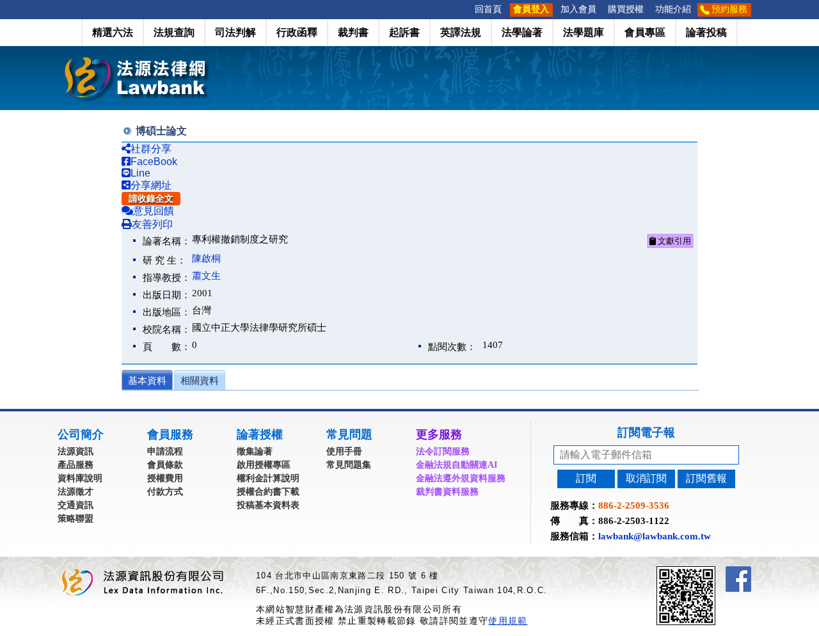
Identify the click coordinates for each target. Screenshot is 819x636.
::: (465, 9)
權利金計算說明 (268, 478)
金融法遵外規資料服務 (460, 478)
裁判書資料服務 (447, 492)
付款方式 (165, 492)
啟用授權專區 (263, 465)
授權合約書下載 (268, 492)
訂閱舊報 (706, 478)
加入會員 (578, 9)
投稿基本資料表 (268, 505)
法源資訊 (75, 451)
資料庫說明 (80, 478)
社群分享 (151, 148)
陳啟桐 (206, 258)
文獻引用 (673, 241)
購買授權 (626, 9)
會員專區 (644, 32)
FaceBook (154, 161)
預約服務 (729, 9)
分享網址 (151, 185)
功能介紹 (673, 9)
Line (140, 173)
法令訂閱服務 (443, 451)
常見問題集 (348, 465)
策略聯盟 (75, 518)
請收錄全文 (151, 198)
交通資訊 (75, 505)
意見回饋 (153, 210)
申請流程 (165, 451)
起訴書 (404, 32)
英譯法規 (460, 32)
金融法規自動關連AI (456, 465)
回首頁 (488, 9)
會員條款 (165, 465)
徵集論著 (255, 451)
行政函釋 (296, 32)
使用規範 (507, 621)
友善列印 (152, 224)
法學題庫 (583, 32)
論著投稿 (706, 32)
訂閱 (586, 478)
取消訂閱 (646, 478)
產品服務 (75, 465)
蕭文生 (206, 276)
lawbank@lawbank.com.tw (654, 536)
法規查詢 (174, 32)
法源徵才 (75, 492)
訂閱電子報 (646, 432)
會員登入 (531, 9)
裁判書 (353, 32)
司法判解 (235, 32)
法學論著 (522, 32)
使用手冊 (344, 451)
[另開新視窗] (708, 571)
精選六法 (112, 32)
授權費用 (165, 478)
